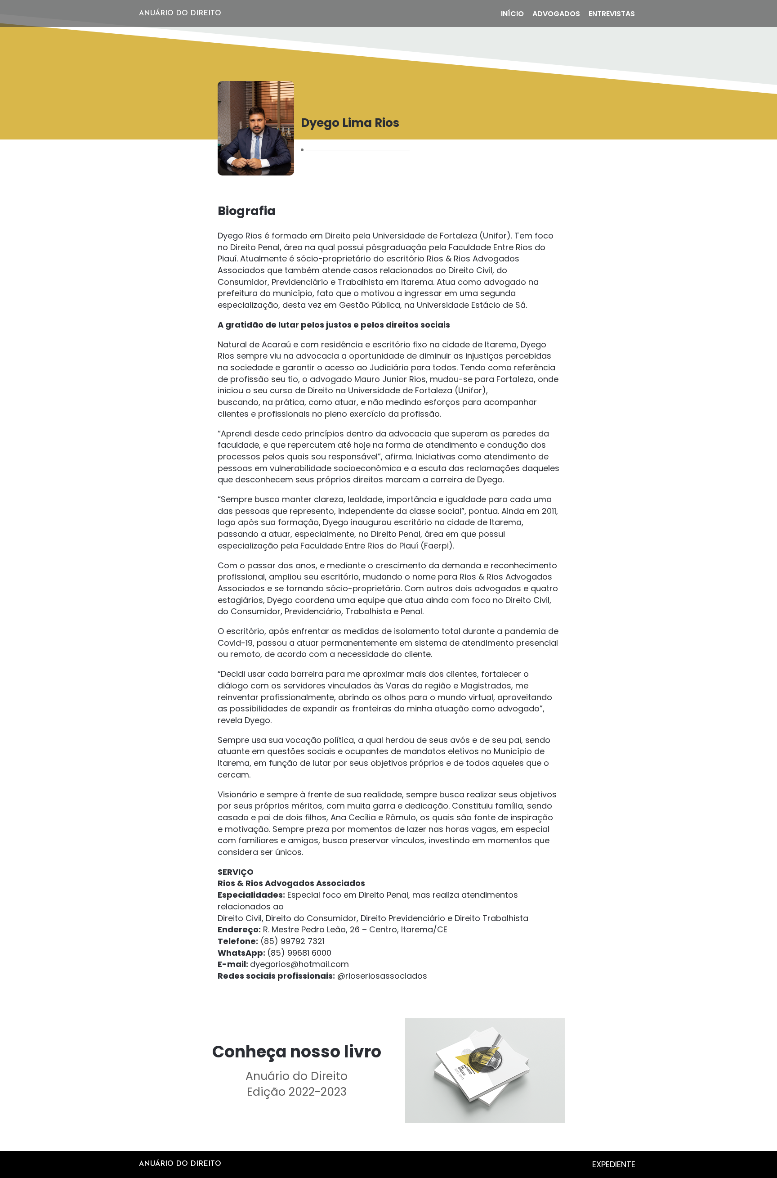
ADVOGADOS (556, 14)
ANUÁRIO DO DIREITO (180, 13)
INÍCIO (512, 14)
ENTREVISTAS (612, 14)
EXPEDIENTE (613, 1164)
